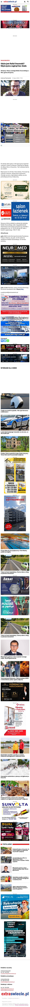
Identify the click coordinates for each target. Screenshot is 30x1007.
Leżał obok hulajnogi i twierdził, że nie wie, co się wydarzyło (14, 432)
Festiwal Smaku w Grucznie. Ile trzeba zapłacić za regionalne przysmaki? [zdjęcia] (14, 798)
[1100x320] (15, 358)
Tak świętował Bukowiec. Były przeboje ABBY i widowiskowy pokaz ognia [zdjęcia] (15, 679)
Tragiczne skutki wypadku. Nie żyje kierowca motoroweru (14, 411)
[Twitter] (5, 340)
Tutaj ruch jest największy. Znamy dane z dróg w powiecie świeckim (15, 572)
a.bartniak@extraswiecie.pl (7, 982)
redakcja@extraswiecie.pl (7, 989)
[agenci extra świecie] (15, 692)
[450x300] (15, 254)
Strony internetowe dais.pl (21, 1005)
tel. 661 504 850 (5, 972)
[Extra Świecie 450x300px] (15, 606)
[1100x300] (15, 348)
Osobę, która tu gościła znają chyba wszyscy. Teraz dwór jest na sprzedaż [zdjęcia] (14, 454)
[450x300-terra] (15, 190)
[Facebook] (2, 340)
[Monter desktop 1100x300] (15, 9)
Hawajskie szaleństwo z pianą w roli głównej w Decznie (15, 777)
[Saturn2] (15, 211)
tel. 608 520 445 (5, 980)
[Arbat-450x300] (15, 585)
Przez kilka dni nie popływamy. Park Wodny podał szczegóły (14, 551)
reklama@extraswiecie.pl (7, 990)
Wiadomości (5, 60)
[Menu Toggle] (1, 1)
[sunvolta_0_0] (15, 811)
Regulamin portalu (7, 1001)
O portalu (4, 998)
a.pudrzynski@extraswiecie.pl (8, 973)
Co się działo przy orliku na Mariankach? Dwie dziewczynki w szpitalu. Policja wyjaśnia (21, 859)
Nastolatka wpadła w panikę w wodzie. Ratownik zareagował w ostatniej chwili (13, 755)
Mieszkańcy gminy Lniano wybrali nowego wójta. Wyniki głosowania (14, 657)
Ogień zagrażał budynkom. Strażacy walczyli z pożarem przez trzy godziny (20, 888)
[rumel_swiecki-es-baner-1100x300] (15, 24)
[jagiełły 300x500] (15, 513)
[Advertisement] (15, 46)
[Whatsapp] (8, 340)
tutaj (22, 289)
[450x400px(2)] (15, 906)
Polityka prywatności (13, 998)
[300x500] (15, 939)
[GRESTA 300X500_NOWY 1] (15, 475)
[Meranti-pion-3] (15, 719)
